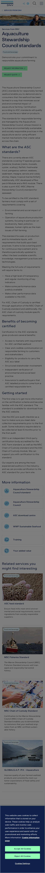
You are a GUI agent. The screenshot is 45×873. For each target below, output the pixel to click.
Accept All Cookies (22, 849)
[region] (22, 839)
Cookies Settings (22, 863)
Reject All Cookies (22, 856)
